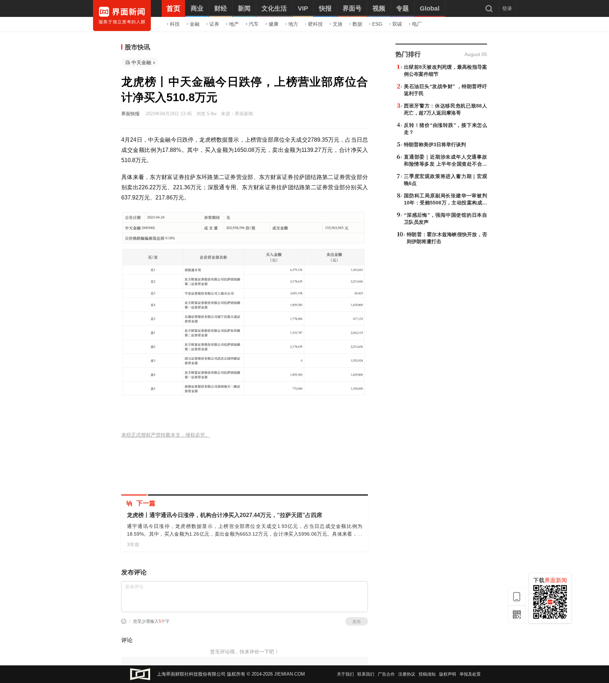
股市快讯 (137, 47)
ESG (377, 24)
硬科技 (315, 24)
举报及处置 (470, 674)
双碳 (397, 24)
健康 (273, 24)
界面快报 (130, 113)
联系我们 (365, 674)
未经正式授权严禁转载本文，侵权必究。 (165, 435)
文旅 (338, 24)
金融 (194, 24)
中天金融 (141, 62)
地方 (293, 24)
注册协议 (406, 674)
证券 (214, 24)
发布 (356, 621)
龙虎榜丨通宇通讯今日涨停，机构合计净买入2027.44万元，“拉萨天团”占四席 (224, 515)
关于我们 (345, 674)
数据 (357, 24)
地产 (234, 24)
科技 (175, 24)
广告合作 (386, 674)
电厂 (417, 24)
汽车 (254, 24)
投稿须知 (427, 674)
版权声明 (447, 674)
